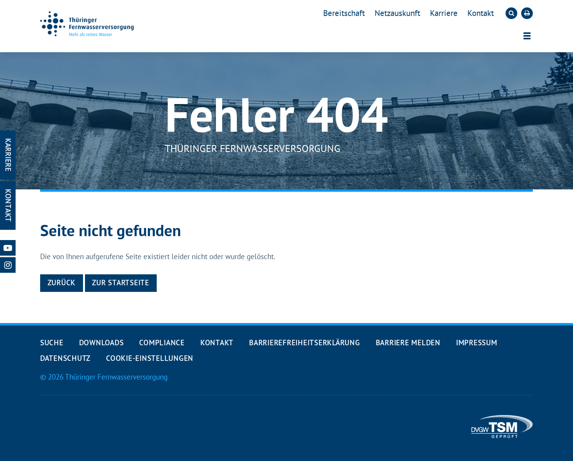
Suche (52, 342)
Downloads (101, 342)
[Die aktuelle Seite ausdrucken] (527, 13)
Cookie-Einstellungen (149, 358)
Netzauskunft (397, 13)
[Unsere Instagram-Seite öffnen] (8, 265)
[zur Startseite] (87, 23)
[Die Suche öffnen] (511, 13)
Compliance (161, 342)
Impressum (476, 342)
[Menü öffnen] (527, 35)
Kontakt (480, 13)
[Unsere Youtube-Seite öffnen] (8, 248)
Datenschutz (65, 358)
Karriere (444, 13)
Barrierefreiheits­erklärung (304, 342)
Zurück (62, 282)
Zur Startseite (120, 282)
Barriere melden (408, 342)
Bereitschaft (344, 13)
